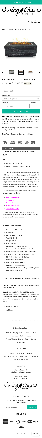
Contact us (34, 356)
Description (8, 148)
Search (8, 333)
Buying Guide (17, 333)
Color (3, 87)
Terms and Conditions (21, 359)
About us (12, 353)
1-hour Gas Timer (12, 208)
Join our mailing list (21, 396)
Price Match (9, 310)
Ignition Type (6, 95)
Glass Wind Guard (12, 205)
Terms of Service (30, 339)
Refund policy (21, 342)
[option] (11, 72)
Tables (22, 336)
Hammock (14, 336)
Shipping (30, 353)
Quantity (33, 103)
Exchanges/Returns (10, 356)
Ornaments (10, 200)
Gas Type (5, 103)
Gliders (33, 333)
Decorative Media (12, 197)
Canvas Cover (11, 203)
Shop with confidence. (26, 134)
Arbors (29, 336)
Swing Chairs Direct (22, 434)
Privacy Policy (23, 356)
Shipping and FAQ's (11, 306)
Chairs (26, 333)
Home (4, 29)
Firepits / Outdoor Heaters (14, 339)
